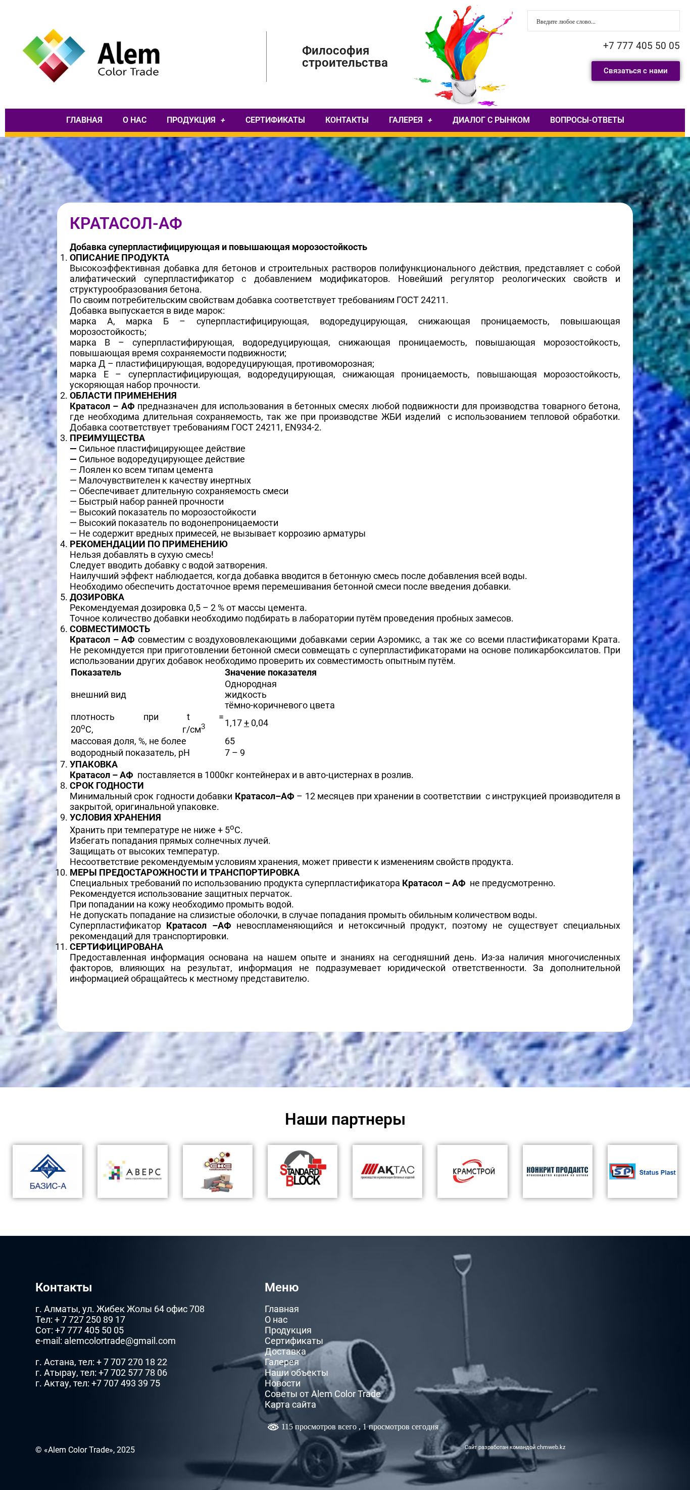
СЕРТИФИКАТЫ (275, 120)
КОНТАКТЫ (347, 120)
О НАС (134, 120)
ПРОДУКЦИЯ (191, 120)
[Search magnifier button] (669, 21)
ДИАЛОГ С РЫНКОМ (491, 120)
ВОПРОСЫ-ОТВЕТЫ (587, 120)
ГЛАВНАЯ (84, 120)
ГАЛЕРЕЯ (406, 120)
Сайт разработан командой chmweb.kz (515, 1447)
